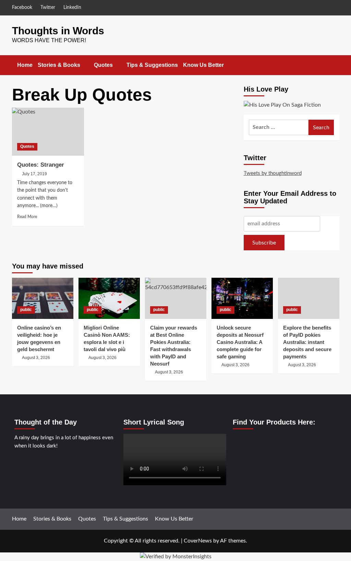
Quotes (103, 65)
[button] (335, 65)
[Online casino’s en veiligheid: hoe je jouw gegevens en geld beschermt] (42, 298)
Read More (27, 217)
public (26, 309)
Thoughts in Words (58, 30)
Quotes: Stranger (40, 165)
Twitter (47, 7)
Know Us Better (203, 65)
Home (25, 65)
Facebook (22, 7)
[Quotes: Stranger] (48, 132)
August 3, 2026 (36, 357)
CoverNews (198, 541)
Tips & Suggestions (152, 65)
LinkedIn (72, 7)
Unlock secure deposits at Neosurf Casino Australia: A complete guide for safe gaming (240, 342)
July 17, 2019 (34, 173)
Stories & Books (59, 65)
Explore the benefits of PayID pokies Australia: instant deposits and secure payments (307, 342)
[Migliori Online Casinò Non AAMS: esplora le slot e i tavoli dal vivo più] (109, 298)
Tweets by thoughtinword (273, 173)
